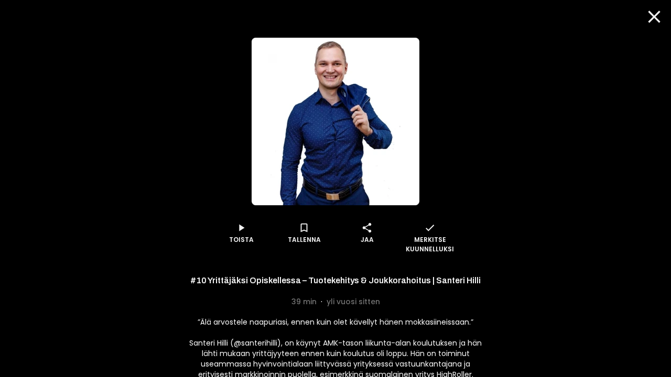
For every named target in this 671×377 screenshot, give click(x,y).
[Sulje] (654, 16)
